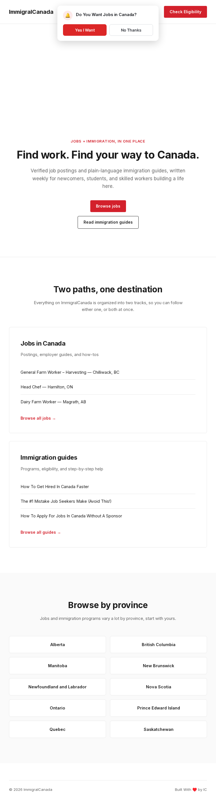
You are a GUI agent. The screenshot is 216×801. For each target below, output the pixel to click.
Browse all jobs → (38, 418)
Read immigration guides (108, 222)
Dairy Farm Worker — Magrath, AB (53, 401)
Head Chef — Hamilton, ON (47, 386)
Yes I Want (85, 30)
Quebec (58, 729)
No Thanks (131, 30)
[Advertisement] (108, 65)
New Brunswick (158, 665)
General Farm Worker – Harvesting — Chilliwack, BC (70, 372)
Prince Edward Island (158, 708)
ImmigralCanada (31, 11)
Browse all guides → (41, 532)
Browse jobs (108, 206)
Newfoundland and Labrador (57, 686)
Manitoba (57, 665)
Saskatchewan (159, 729)
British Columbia (159, 644)
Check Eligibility (185, 11)
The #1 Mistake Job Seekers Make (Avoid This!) (66, 501)
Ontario (57, 708)
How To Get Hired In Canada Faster (55, 486)
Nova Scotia (158, 686)
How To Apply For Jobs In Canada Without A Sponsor (71, 515)
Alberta (57, 644)
